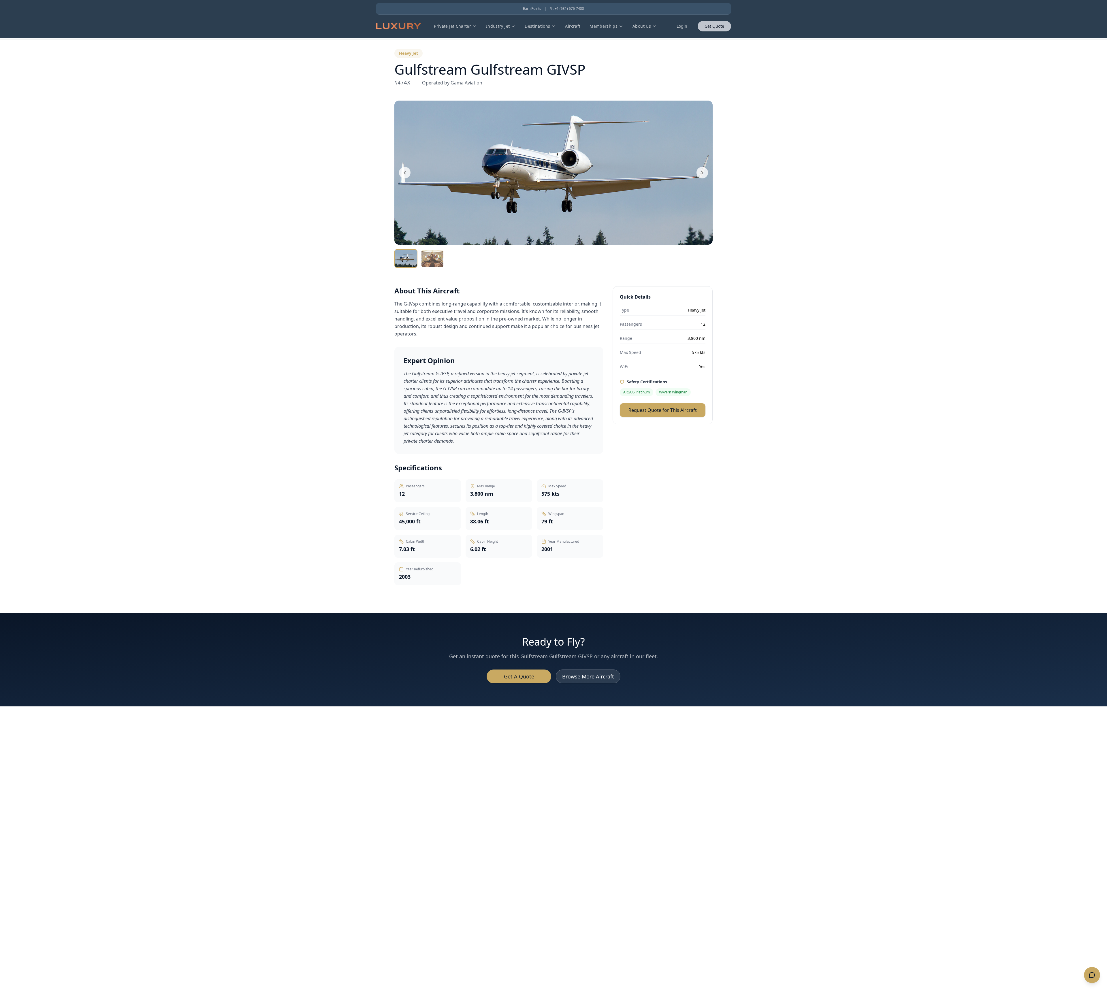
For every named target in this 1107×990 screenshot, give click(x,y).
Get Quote (714, 26)
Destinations (537, 26)
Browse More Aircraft (588, 676)
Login (682, 26)
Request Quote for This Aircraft (662, 410)
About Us (641, 26)
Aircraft (572, 26)
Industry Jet (498, 26)
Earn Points (532, 8)
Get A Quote (519, 676)
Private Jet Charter (452, 26)
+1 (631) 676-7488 (569, 8)
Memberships (603, 26)
